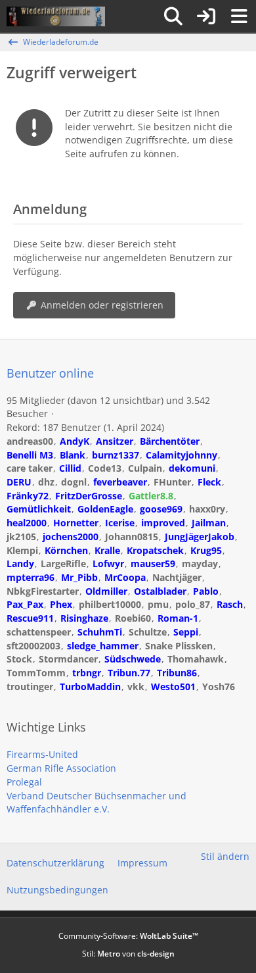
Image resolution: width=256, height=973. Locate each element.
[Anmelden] (206, 16)
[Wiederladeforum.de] (56, 16)
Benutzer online (50, 373)
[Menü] (239, 16)
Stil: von (128, 953)
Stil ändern (225, 856)
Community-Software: (128, 935)
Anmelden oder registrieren (102, 305)
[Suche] (173, 16)
